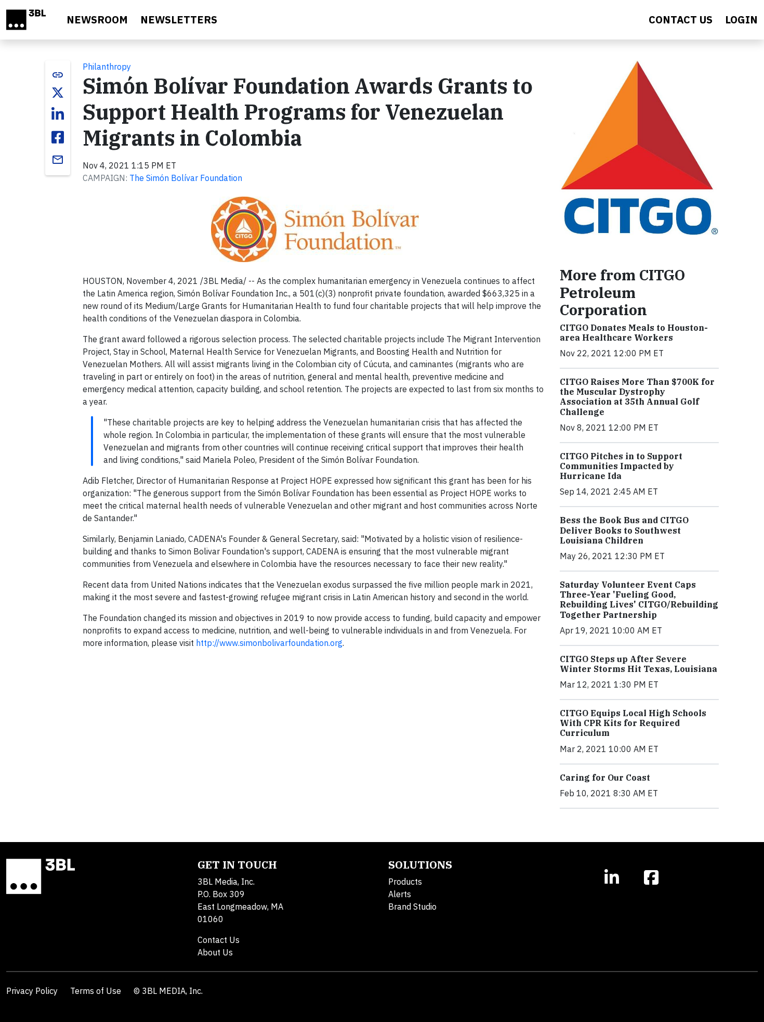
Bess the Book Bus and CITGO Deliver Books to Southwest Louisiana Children (624, 530)
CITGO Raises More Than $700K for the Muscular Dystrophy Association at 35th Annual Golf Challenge (637, 397)
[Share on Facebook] (57, 137)
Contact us (681, 19)
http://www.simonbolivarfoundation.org (269, 643)
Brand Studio (412, 906)
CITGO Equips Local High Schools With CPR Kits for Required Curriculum (633, 723)
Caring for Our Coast (605, 777)
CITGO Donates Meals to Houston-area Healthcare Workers (634, 332)
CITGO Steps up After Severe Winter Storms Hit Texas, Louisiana (638, 664)
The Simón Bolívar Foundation (185, 178)
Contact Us (218, 940)
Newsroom (97, 19)
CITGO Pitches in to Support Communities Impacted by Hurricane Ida (621, 466)
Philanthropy (107, 66)
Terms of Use (95, 991)
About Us (215, 952)
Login (741, 19)
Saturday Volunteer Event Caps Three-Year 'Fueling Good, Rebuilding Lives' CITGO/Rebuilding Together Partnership (639, 599)
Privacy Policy (32, 991)
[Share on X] (57, 92)
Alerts (399, 894)
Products (405, 881)
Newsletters (178, 19)
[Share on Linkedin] (57, 114)
